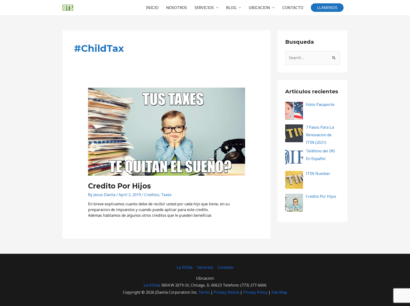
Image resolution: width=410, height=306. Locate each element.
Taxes (166, 194)
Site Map (279, 292)
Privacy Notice (226, 292)
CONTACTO (292, 7)
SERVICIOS (204, 7)
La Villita (184, 267)
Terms (204, 292)
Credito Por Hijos (119, 186)
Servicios (205, 267)
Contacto (225, 267)
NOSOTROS (176, 7)
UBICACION (259, 7)
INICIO (152, 7)
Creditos (151, 194)
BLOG (231, 7)
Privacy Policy (255, 292)
